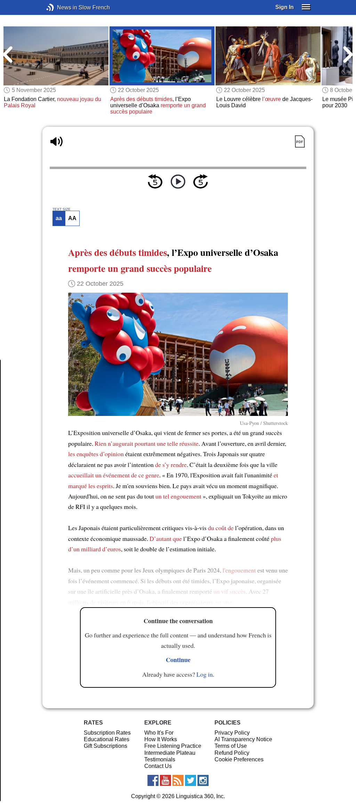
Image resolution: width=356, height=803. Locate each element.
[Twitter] (190, 780)
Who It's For (158, 733)
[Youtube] (165, 780)
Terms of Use (231, 746)
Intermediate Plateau (169, 753)
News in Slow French (60, 7)
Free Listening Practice (172, 746)
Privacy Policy (232, 733)
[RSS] (178, 780)
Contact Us (158, 766)
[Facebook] (153, 780)
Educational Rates (106, 739)
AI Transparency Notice (243, 739)
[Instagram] (203, 780)
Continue (178, 659)
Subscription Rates (107, 733)
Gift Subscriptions (105, 746)
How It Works (160, 739)
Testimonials (159, 759)
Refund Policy (232, 753)
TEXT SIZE (61, 209)
